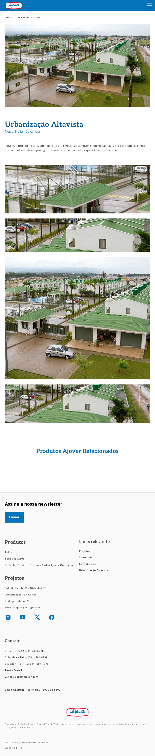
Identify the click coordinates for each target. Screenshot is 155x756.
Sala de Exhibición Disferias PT (25, 588)
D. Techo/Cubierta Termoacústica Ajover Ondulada (39, 565)
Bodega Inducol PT (17, 601)
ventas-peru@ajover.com (21, 676)
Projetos (84, 551)
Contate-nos (87, 564)
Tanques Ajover (15, 558)
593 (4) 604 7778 (37, 664)
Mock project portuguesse (22, 607)
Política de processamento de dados (26, 742)
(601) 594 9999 (38, 657)
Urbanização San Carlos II (22, 594)
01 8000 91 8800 (50, 689)
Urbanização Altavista (94, 570)
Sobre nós (85, 557)
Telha (8, 552)
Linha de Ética (13, 748)
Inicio (8, 18)
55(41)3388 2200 (34, 651)
